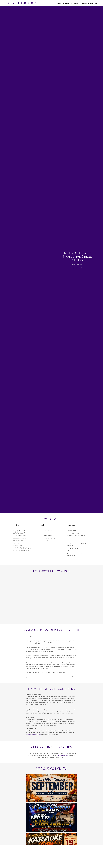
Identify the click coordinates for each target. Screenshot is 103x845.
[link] (20, 3)
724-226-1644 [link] (77, 268)
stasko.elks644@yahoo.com (33, 734)
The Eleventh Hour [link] (87, 3)
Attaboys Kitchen (63, 755)
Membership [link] (74, 3)
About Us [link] (66, 3)
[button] (97, 3)
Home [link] (59, 3)
